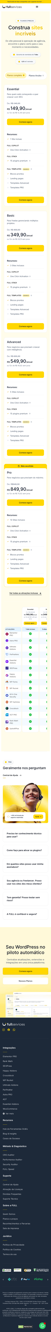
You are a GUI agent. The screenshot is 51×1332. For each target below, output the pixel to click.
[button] (25, 593)
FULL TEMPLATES (18, 169)
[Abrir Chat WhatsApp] (42, 1325)
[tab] (15, 75)
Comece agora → (30, 623)
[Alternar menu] (37, 6)
